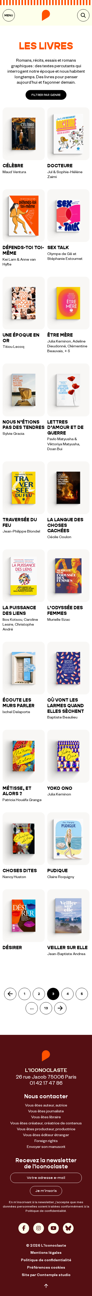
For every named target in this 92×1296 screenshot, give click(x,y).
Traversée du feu (20, 522)
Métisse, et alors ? (17, 791)
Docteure (60, 166)
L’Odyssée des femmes (65, 610)
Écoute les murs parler (18, 702)
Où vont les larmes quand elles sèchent (65, 705)
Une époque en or (21, 338)
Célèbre (13, 166)
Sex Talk (58, 247)
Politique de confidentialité (46, 1211)
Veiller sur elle (67, 947)
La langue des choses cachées (65, 525)
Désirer (12, 947)
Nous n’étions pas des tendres (23, 424)
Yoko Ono (59, 788)
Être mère (60, 335)
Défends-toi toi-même (23, 250)
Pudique (57, 870)
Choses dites (20, 870)
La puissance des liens (19, 610)
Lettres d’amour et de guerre (65, 427)
